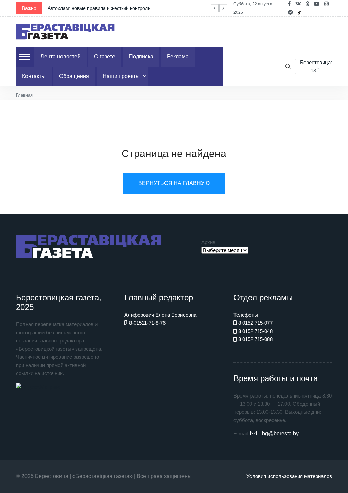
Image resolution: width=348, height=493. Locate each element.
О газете (104, 56)
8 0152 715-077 (255, 323)
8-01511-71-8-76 (147, 323)
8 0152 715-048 (255, 331)
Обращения (74, 76)
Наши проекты (121, 76)
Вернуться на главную (174, 183)
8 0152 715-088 (255, 339)
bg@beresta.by (280, 433)
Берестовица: (316, 62)
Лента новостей (60, 56)
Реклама (178, 56)
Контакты (34, 76)
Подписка (141, 56)
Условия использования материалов (289, 476)
